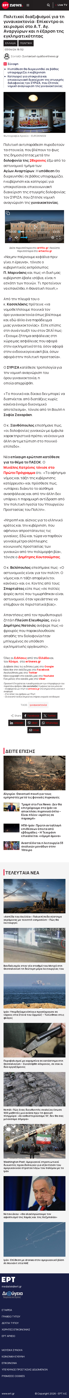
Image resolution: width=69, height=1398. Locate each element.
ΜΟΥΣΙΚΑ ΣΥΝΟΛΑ (12, 1350)
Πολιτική (26, 43)
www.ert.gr (8, 1393)
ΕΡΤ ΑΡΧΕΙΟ (8, 1336)
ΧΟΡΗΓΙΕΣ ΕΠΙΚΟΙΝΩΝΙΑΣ (16, 1329)
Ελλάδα (44, 658)
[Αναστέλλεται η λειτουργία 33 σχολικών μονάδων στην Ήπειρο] (11, 845)
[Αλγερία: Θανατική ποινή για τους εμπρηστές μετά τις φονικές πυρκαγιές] (34, 773)
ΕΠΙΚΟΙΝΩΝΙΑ (9, 1363)
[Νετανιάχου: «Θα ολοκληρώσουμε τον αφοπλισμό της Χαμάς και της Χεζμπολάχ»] (34, 1193)
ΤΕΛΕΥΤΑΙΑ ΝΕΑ (22, 873)
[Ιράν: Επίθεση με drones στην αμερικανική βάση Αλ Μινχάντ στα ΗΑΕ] (34, 1239)
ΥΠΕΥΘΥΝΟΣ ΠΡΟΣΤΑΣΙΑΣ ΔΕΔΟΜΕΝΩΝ (25, 1369)
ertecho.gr (45, 251)
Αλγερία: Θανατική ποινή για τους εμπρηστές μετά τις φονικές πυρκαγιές (31, 795)
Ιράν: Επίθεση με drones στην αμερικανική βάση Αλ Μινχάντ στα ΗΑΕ (34, 1261)
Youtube (48, 675)
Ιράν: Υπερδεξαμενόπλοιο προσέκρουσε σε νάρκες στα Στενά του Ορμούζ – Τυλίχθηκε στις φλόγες (34, 1015)
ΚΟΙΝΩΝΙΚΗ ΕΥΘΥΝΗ (13, 1356)
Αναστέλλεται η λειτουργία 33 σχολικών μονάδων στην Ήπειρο (42, 846)
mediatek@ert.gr (12, 1286)
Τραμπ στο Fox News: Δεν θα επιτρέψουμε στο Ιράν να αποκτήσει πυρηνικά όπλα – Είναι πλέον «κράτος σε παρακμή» (41, 811)
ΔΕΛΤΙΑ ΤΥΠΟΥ (10, 1323)
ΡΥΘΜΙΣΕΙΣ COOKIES (13, 1376)
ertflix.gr (42, 247)
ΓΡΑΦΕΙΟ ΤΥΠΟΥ (11, 1316)
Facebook (43, 669)
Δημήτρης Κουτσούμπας (39, 557)
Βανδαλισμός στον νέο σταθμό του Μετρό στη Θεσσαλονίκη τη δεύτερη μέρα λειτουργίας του (34, 967)
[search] (48, 5)
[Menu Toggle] (28, 5)
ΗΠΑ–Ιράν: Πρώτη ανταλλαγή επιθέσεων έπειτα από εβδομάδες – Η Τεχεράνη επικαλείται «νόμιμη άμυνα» (41, 830)
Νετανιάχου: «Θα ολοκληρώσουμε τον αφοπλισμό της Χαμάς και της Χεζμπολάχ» (30, 1215)
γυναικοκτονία (38, 705)
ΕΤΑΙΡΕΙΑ (7, 1310)
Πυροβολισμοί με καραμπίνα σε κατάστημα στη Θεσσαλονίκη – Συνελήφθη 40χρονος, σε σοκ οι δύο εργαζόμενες (33, 1064)
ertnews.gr (33, 688)
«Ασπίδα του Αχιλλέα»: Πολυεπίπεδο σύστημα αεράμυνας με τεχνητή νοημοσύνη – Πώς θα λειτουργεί (33, 919)
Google (49, 666)
